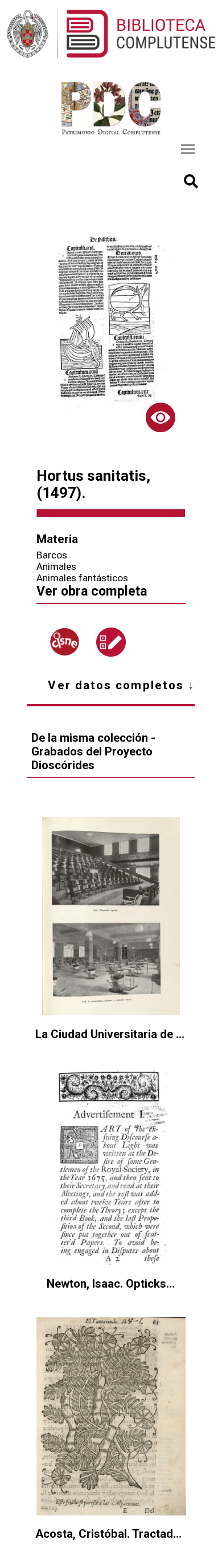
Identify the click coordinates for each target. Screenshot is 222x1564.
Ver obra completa (91, 591)
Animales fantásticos (82, 578)
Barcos (51, 555)
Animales (56, 566)
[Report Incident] (111, 642)
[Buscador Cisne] (64, 642)
